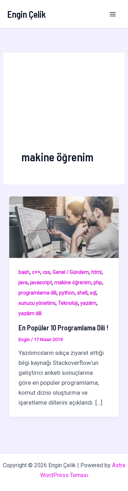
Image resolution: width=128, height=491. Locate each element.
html (96, 272)
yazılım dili (30, 313)
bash (24, 272)
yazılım (88, 303)
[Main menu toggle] (113, 14)
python (67, 293)
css (46, 272)
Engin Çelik (26, 14)
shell (82, 293)
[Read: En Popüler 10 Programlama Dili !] (64, 226)
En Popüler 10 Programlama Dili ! (63, 327)
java (23, 282)
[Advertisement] (64, 109)
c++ (36, 272)
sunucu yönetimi (36, 303)
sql (93, 293)
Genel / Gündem (71, 272)
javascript (41, 282)
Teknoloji (68, 303)
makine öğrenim (72, 282)
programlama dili (37, 293)
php (98, 282)
